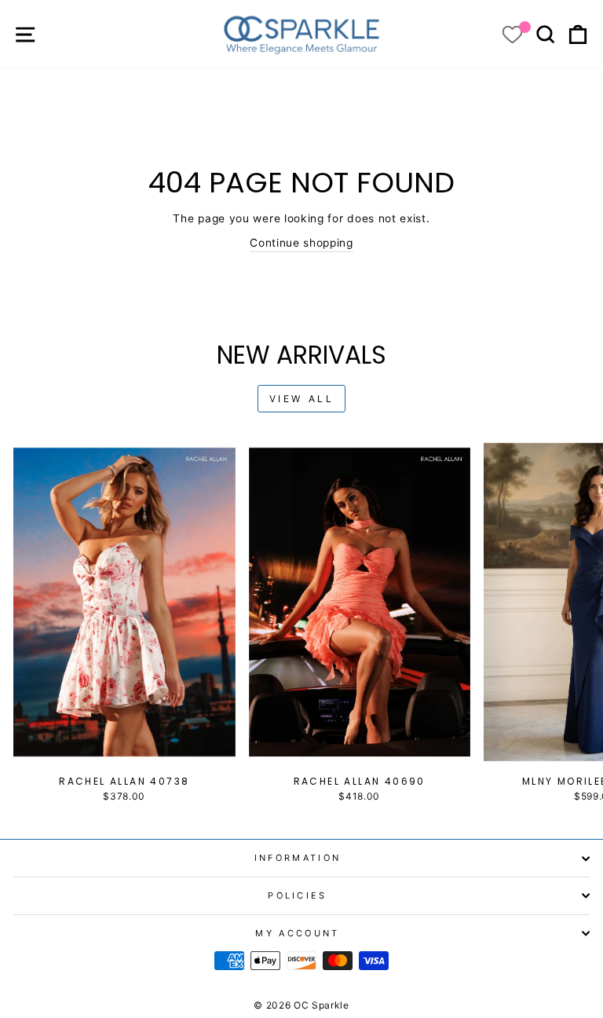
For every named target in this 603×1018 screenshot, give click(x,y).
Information (297, 857)
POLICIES (297, 895)
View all (301, 399)
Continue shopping (301, 242)
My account (297, 933)
